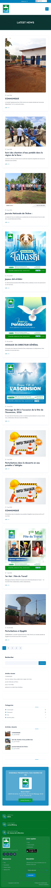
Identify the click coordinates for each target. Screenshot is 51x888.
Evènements (9, 712)
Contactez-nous (24, 800)
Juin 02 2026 (16, 748)
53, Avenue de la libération (15, 833)
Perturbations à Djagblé (16, 631)
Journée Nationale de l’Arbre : (18, 213)
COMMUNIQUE (12, 98)
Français (39, 1)
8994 (9, 817)
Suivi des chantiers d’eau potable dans (22, 740)
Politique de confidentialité (41, 883)
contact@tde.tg (12, 825)
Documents (6, 865)
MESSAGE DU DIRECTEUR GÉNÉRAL (21, 344)
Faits (8, 715)
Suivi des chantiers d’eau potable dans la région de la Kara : (24, 153)
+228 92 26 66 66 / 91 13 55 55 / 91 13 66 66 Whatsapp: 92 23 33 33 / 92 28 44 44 (25, 795)
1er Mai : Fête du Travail (16, 576)
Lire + (6, 107)
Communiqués (10, 709)
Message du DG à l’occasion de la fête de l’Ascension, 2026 (24, 411)
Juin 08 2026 (16, 734)
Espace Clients (7, 867)
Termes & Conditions (43, 884)
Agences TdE (7, 869)
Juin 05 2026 (16, 741)
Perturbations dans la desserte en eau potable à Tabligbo (22, 464)
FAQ (5, 862)
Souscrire (30, 875)
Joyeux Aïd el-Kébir (13, 279)
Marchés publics (10, 717)
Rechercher (9, 657)
